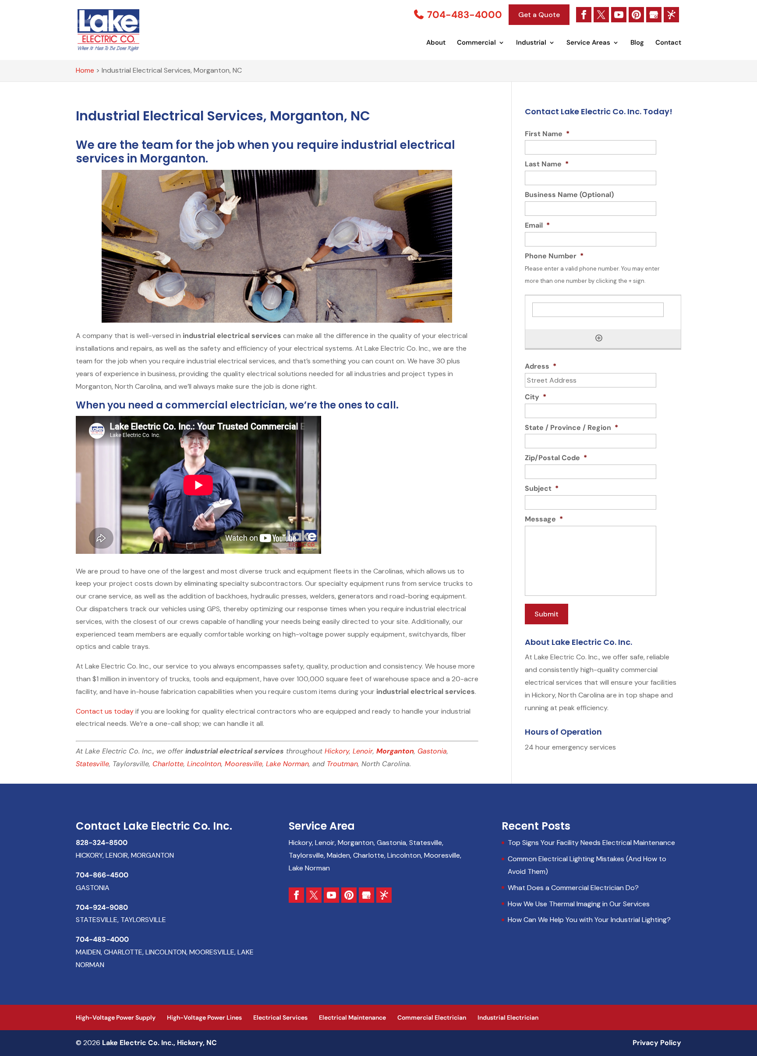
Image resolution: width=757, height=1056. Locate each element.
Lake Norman (287, 763)
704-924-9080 (102, 907)
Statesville (92, 763)
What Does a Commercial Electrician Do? (573, 887)
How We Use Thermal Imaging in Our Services (579, 903)
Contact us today (105, 711)
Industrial (531, 43)
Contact (668, 43)
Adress (540, 366)
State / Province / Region (571, 427)
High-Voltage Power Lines (204, 1017)
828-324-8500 (101, 842)
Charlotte (168, 763)
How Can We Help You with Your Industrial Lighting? (589, 919)
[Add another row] (598, 337)
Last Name (547, 164)
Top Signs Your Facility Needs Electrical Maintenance (591, 842)
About (436, 43)
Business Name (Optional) (569, 194)
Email (537, 225)
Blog (637, 43)
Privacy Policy (657, 1042)
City (535, 397)
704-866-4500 (102, 875)
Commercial (476, 43)
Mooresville (243, 763)
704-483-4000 (463, 15)
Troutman (342, 763)
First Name (547, 134)
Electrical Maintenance (352, 1017)
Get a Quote (539, 14)
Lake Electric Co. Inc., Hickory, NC (159, 1042)
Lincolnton (204, 763)
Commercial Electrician (431, 1017)
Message (544, 519)
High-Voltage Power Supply (116, 1017)
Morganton (395, 751)
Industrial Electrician (508, 1017)
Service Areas (588, 43)
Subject (542, 488)
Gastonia (432, 751)
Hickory (337, 751)
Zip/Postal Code (556, 458)
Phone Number (554, 256)
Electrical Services (280, 1017)
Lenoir (363, 751)
